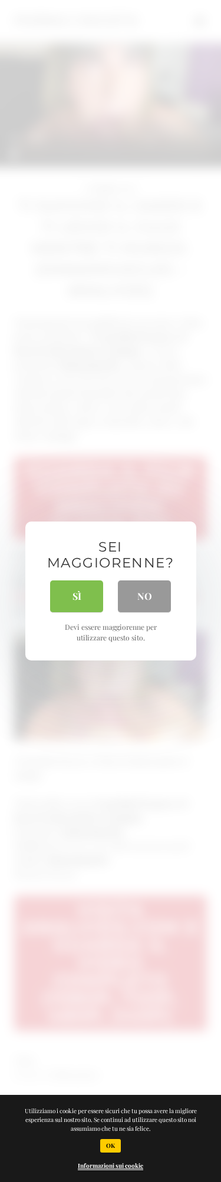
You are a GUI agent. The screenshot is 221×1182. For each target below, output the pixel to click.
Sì (76, 596)
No (144, 596)
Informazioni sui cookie (110, 1165)
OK (110, 1145)
